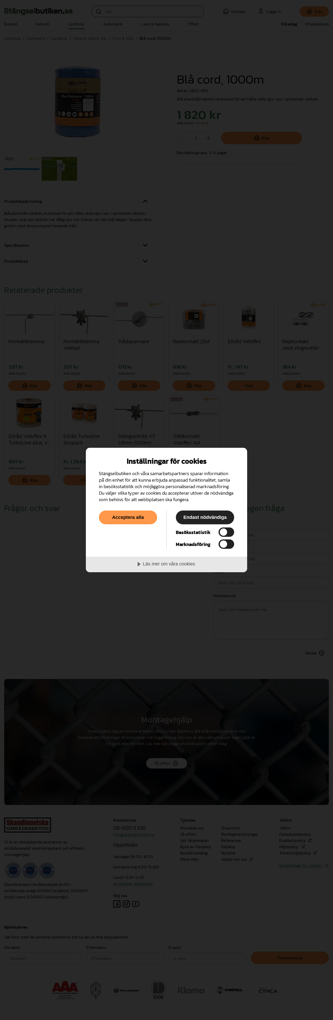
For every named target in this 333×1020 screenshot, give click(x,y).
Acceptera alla (128, 517)
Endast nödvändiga (205, 517)
